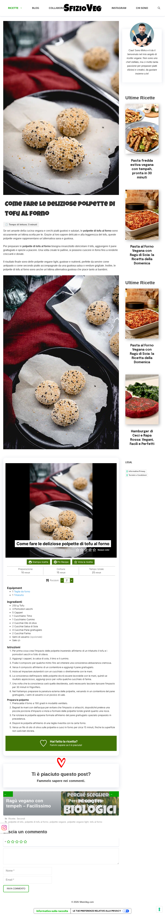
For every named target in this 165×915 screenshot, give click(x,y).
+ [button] (72, 580)
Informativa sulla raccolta (52, 911)
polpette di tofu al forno (36, 822)
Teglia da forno (22, 591)
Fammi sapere (57, 745)
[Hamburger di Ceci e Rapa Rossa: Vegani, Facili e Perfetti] (142, 422)
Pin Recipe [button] (62, 562)
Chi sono (142, 8)
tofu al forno (96, 822)
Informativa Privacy (137, 471)
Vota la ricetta (85, 562)
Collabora (56, 8)
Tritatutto (19, 595)
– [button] (62, 580)
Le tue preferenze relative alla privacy (97, 911)
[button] (159, 8)
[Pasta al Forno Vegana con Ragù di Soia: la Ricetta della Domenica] (142, 237)
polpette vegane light (78, 822)
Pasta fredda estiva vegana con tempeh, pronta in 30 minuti (142, 169)
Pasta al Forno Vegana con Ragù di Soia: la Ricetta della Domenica (142, 255)
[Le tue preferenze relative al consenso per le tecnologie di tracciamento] (159, 909)
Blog (35, 8)
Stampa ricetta (40, 562)
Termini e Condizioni (138, 475)
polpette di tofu (16, 822)
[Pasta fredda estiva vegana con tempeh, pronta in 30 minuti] (142, 151)
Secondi (21, 818)
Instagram (119, 8)
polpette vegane (58, 822)
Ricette (13, 8)
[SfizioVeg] (82, 8)
